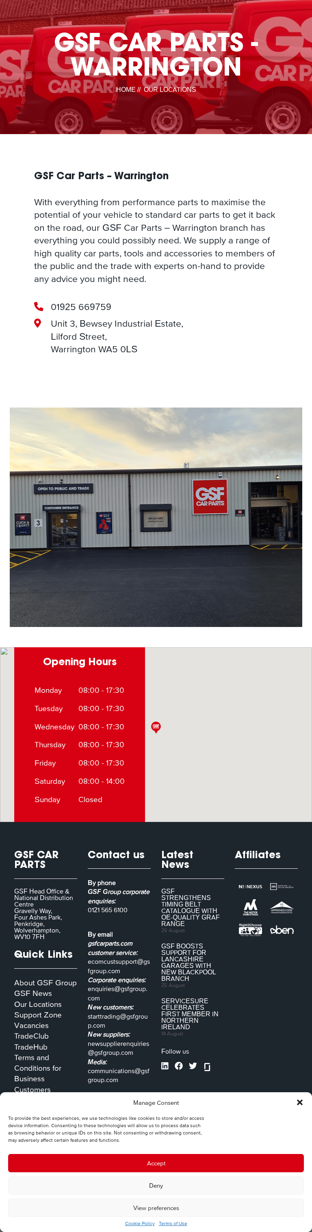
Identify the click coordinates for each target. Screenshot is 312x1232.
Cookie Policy (140, 1223)
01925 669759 (81, 306)
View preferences (156, 1207)
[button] (300, 1102)
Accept (156, 1163)
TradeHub (31, 1047)
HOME (126, 89)
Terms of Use (173, 1223)
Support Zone (38, 1015)
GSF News (33, 993)
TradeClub (31, 1036)
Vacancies (31, 1025)
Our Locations (38, 1004)
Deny (156, 1185)
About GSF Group (45, 982)
